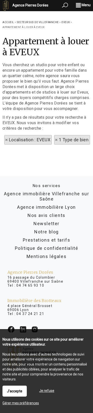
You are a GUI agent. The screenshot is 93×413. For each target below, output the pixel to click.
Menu (86, 5)
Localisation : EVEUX (29, 139)
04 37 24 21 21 (30, 314)
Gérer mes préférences (20, 403)
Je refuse (46, 391)
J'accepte (14, 391)
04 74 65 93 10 (30, 285)
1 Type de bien (74, 139)
